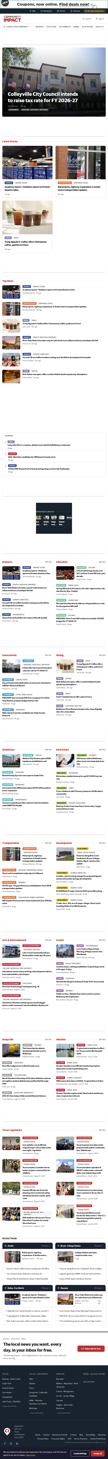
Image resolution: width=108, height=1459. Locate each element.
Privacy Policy (43, 1439)
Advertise (102, 1434)
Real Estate (101, 27)
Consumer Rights (58, 1439)
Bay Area (60, 1379)
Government (65, 27)
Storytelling (90, 1435)
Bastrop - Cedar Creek (11, 1379)
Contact (46, 1435)
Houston (64, 1288)
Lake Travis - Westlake (11, 1401)
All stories (44, 1246)
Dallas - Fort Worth (16, 1288)
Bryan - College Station (71, 1246)
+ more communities (9, 1406)
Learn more (30, 1455)
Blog (81, 1435)
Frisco (31, 1388)
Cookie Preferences (98, 1439)
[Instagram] (11, 1443)
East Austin (6, 1392)
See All (48, 562)
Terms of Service (80, 1439)
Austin (11, 1246)
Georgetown (7, 1397)
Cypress (59, 1400)
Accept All (98, 1453)
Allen (31, 1379)
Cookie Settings (80, 1453)
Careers (73, 1435)
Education (51, 27)
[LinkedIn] (17, 1443)
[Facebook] (4, 1443)
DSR (69, 1439)
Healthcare (87, 27)
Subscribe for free (93, 1349)
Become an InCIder (60, 1435)
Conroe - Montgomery (65, 1391)
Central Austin (8, 1388)
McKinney (33, 1408)
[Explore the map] (54, 4)
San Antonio (89, 1382)
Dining (76, 27)
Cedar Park (6, 1383)
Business (40, 27)
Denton (32, 1383)
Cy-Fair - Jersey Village (65, 1396)
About (37, 1435)
